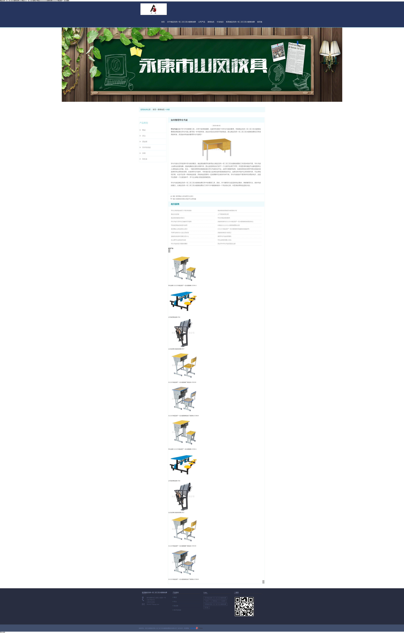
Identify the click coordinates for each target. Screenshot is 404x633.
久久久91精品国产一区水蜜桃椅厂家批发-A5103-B (182, 382)
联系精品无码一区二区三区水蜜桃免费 (240, 22)
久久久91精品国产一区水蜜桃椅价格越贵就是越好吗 (233, 229)
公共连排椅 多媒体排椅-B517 (176, 349)
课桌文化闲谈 (175, 214)
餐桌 (144, 130)
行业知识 (220, 22)
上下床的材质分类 (223, 214)
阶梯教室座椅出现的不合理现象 (186, 199)
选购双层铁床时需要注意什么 (180, 236)
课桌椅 (144, 141)
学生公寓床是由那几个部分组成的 (181, 210)
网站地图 (2, 632)
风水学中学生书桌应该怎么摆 (226, 243)
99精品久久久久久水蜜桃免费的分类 (229, 225)
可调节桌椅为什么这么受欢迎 (180, 232)
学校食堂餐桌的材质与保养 (179, 225)
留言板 (259, 22)
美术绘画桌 (146, 147)
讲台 (144, 136)
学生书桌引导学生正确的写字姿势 (181, 221)
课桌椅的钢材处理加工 (178, 218)
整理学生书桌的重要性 (224, 236)
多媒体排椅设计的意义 (224, 232)
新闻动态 (211, 22)
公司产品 (201, 22)
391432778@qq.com (153, 604)
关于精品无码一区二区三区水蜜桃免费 (181, 22)
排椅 (144, 153)
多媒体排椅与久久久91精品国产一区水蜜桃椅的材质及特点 (235, 221)
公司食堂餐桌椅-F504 (174, 317)
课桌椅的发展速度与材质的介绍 (227, 210)
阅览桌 (144, 159)
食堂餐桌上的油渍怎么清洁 (184, 196)
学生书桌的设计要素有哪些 (179, 243)
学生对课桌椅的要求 (224, 218)
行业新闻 (222, 601)
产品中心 (207, 601)
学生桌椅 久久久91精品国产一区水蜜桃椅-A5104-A (182, 285)
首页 (163, 22)
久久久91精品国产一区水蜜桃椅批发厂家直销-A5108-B (183, 415)
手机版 (201, 628)
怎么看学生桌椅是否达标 (178, 240)
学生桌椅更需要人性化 (224, 240)
